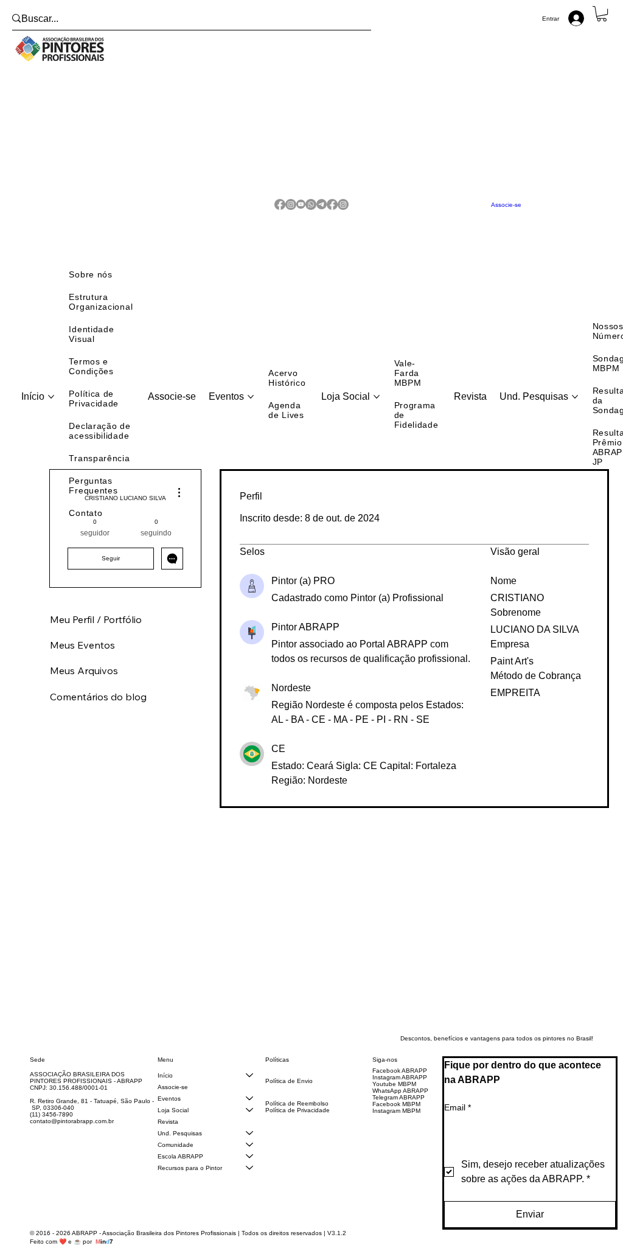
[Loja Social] (249, 1123)
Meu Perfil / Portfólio (96, 633)
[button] (602, 13)
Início (165, 1088)
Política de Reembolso (297, 1116)
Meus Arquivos (84, 684)
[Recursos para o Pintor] (249, 1181)
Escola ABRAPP (180, 1169)
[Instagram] (290, 211)
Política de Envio (289, 1094)
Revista (168, 1135)
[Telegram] (321, 211)
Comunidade (175, 1158)
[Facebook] (279, 211)
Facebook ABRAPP (399, 1084)
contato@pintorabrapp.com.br (72, 1134)
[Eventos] (249, 1112)
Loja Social (173, 1123)
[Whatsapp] (310, 211)
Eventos (169, 1112)
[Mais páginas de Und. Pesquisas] (575, 410)
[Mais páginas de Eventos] (251, 410)
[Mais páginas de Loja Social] (377, 410)
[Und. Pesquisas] (249, 1146)
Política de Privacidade (297, 1123)
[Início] (249, 1089)
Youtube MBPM (394, 1097)
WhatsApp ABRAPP (400, 1104)
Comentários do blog (98, 710)
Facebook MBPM (396, 1117)
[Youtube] (300, 211)
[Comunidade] (249, 1158)
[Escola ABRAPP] (249, 1170)
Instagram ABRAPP (399, 1090)
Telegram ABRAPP (398, 1110)
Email (457, 1121)
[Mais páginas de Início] (51, 410)
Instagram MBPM (396, 1124)
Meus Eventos (82, 658)
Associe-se (173, 1100)
